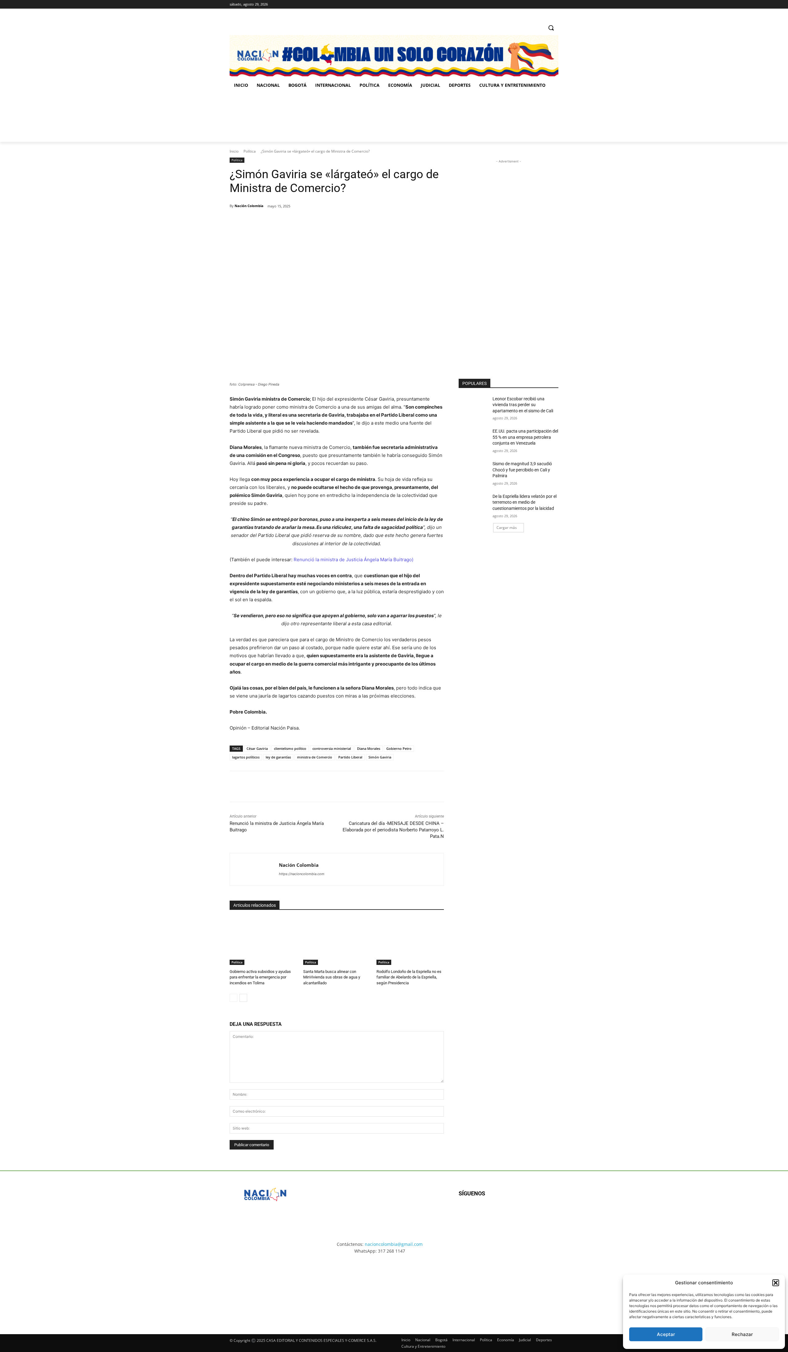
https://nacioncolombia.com (301, 874)
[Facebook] (529, 4)
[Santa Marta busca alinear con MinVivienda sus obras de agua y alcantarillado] (337, 941)
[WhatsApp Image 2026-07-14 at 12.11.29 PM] (265, 117)
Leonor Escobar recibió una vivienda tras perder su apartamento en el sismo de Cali (522, 404)
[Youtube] (525, 1213)
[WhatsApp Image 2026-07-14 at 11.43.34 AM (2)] (436, 1288)
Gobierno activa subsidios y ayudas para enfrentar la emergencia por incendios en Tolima (260, 977)
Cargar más (507, 527)
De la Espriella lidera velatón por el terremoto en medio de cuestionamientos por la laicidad (524, 502)
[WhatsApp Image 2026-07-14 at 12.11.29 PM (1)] (266, 1288)
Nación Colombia (249, 205)
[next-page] (243, 998)
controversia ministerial (331, 748)
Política (249, 151)
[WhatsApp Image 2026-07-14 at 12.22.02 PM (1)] (521, 1288)
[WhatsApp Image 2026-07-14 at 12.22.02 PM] (517, 117)
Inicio (234, 151)
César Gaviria (257, 748)
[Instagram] (537, 4)
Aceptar (666, 1334)
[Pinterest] (301, 222)
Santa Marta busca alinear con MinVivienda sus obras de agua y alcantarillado (331, 977)
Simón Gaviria (379, 757)
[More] (329, 222)
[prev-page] (233, 998)
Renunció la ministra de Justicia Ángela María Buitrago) (353, 559)
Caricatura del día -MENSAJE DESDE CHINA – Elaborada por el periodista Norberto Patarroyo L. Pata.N (393, 830)
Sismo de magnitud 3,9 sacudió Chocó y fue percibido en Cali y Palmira (522, 469)
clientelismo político (290, 748)
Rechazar (742, 1334)
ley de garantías (278, 757)
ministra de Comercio (314, 757)
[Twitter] (554, 4)
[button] (776, 1283)
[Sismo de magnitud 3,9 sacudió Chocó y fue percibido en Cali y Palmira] (473, 471)
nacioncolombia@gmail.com (394, 1244)
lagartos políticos (245, 757)
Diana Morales (368, 748)
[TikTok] (546, 4)
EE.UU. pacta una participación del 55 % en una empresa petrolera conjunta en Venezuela (525, 437)
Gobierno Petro (399, 748)
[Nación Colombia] (254, 869)
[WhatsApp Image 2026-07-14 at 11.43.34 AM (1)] (433, 117)
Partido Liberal (350, 757)
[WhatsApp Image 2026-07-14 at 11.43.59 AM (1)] (349, 117)
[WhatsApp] (315, 222)
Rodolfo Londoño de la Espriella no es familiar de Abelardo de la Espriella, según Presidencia (408, 977)
